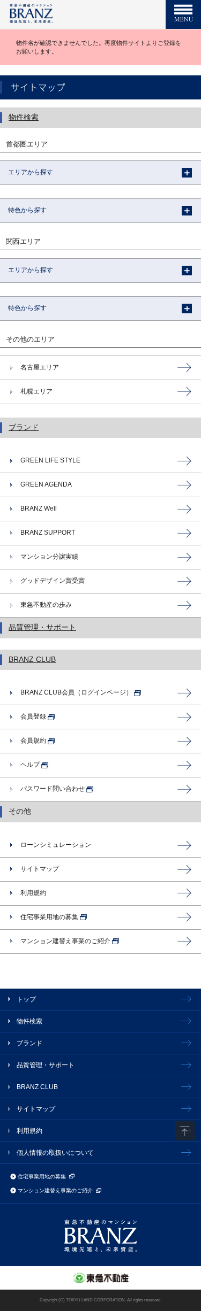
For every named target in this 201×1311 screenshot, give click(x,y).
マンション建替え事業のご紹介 (55, 1190)
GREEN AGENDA (46, 484)
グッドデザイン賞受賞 (52, 580)
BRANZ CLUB (32, 659)
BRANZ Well (38, 508)
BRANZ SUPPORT (47, 532)
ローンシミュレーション (55, 845)
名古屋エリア (39, 367)
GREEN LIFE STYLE (50, 460)
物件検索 (24, 117)
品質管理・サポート (42, 627)
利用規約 (33, 893)
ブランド (24, 427)
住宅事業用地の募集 (42, 1176)
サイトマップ (39, 869)
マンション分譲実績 (49, 556)
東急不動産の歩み (46, 604)
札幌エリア (36, 391)
